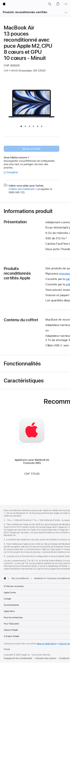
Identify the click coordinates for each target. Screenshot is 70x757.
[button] (50, 4)
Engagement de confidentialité (18, 658)
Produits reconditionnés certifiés (25, 12)
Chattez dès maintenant (23, 189)
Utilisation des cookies (45, 658)
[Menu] (66, 4)
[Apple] (5, 578)
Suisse (7, 649)
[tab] (21, 126)
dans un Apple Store (46, 643)
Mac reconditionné (20, 578)
